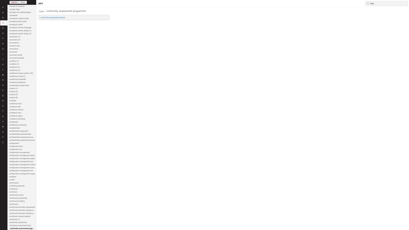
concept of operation (17, 6)
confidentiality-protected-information (22, 140)
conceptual (13, 15)
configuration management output (22, 158)
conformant (13, 204)
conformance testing (17, 201)
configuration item (16, 146)
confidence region (15, 116)
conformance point (16, 195)
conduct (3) (13, 94)
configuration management (19, 152)
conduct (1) (13, 88)
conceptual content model (19, 18)
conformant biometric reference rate (22, 210)
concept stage (14, 9)
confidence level (15, 113)
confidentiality (14, 128)
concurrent (13, 52)
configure (12, 177)
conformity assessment (18, 222)
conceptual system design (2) (20, 34)
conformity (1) (14, 219)
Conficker (12, 101)
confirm (12, 180)
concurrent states (15, 55)
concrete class (14, 46)
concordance (14, 43)
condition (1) (14, 61)
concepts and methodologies (20, 12)
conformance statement (18, 198)
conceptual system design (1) (20, 31)
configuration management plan (21, 161)
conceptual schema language (20, 28)
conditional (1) (14, 67)
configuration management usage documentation (22, 174)
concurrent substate (16, 58)
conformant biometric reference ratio (22, 213)
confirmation (14, 183)
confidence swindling (17, 119)
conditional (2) (14, 70)
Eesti (23, 2)
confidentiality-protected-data (20, 134)
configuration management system (22, 165)
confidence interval (16, 110)
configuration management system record (22, 168)
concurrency (13, 49)
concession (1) (14, 37)
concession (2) (14, 40)
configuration (14, 143)
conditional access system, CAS (21, 73)
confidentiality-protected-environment (22, 137)
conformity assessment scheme (53, 17)
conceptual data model (17, 21)
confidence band (15, 104)
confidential (13, 122)
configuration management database (22, 155)
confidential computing (18, 125)
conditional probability (17, 79)
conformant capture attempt (19, 216)
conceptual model (16, 25)
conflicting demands (16, 186)
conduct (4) (13, 98)
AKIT (40, 3)
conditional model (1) (17, 76)
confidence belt (15, 107)
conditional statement (17, 82)
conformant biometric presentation (22, 207)
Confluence (13, 189)
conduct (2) (13, 92)
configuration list (15, 149)
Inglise (14, 2)
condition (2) (14, 64)
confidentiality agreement (18, 131)
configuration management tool (21, 171)
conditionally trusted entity (19, 85)
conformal (13, 192)
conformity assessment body (20, 225)
